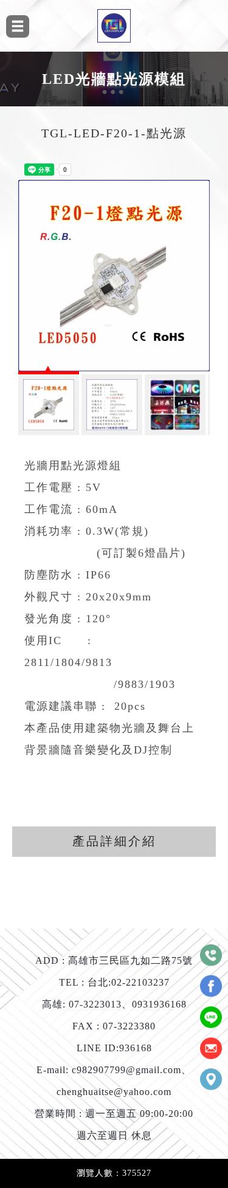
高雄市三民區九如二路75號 (130, 960)
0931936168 (159, 1004)
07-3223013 (95, 1004)
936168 (135, 1048)
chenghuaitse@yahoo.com (114, 1092)
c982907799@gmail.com (126, 1070)
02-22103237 (140, 982)
